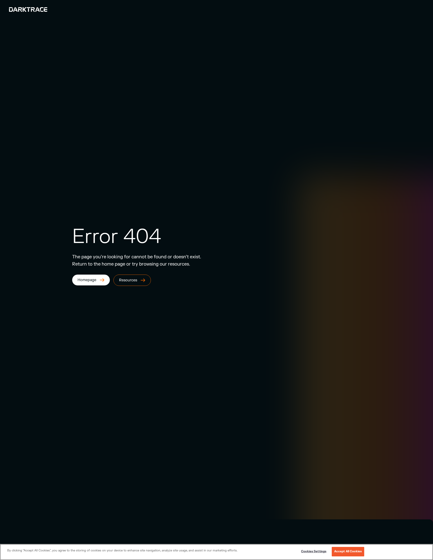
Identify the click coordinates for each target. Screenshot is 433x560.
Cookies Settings (313, 551)
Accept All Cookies (348, 551)
